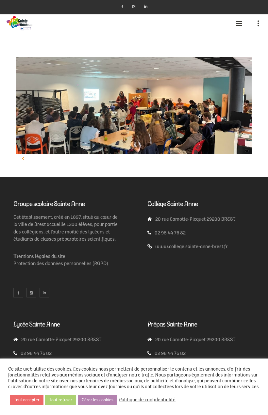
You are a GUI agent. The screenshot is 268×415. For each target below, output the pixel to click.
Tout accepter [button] (27, 400)
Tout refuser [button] (60, 400)
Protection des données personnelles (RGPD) (60, 264)
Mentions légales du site (39, 256)
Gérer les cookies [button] (97, 400)
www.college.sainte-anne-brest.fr (191, 247)
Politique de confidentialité (147, 400)
